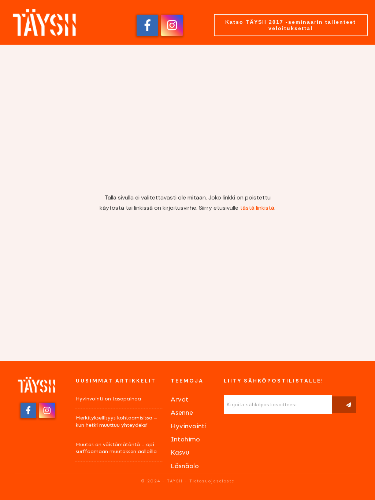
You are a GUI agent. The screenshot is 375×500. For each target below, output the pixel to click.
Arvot (180, 399)
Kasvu (180, 452)
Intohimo (185, 439)
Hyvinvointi (189, 426)
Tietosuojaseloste (211, 481)
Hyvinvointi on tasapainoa (108, 399)
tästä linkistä (257, 208)
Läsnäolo (185, 466)
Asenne (182, 412)
